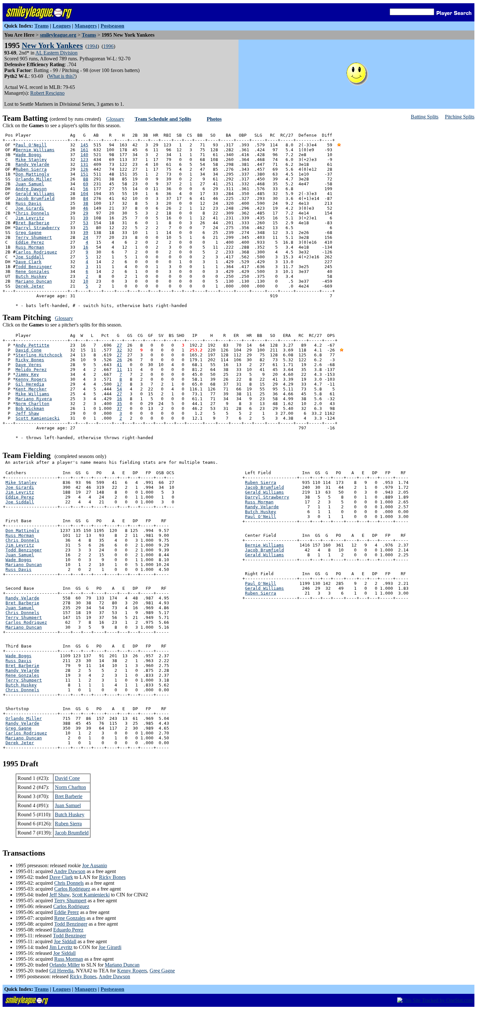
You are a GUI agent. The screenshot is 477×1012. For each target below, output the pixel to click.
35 (119, 403)
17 (119, 384)
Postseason (112, 26)
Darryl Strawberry (38, 227)
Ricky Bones (30, 359)
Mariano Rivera (34, 398)
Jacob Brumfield (35, 198)
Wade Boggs (29, 154)
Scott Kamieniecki (38, 418)
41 (119, 364)
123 (84, 159)
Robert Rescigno (47, 93)
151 (84, 174)
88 (85, 179)
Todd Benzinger (34, 266)
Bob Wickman (30, 408)
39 (85, 218)
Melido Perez (31, 369)
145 (84, 144)
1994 (92, 46)
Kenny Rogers (31, 379)
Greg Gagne (29, 232)
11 (119, 369)
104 (84, 193)
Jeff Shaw (27, 413)
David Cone (29, 350)
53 (85, 222)
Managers (86, 26)
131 (84, 164)
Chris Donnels (32, 213)
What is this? (62, 76)
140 (84, 154)
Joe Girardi (30, 208)
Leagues (62, 26)
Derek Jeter (30, 286)
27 (119, 345)
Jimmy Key (27, 374)
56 (85, 188)
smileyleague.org (58, 35)
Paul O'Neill (31, 144)
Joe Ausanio (94, 865)
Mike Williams (32, 393)
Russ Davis (29, 203)
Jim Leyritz (30, 218)
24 (85, 237)
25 (85, 227)
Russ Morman (30, 247)
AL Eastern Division (56, 53)
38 (85, 203)
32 (119, 350)
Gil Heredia (30, 384)
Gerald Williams (35, 193)
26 (119, 359)
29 (85, 213)
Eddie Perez (30, 242)
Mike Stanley (31, 159)
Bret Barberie (32, 222)
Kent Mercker (31, 389)
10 (85, 281)
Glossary (115, 119)
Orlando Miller (34, 179)
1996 (108, 46)
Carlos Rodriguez (36, 252)
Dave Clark (29, 261)
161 (84, 149)
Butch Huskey (31, 276)
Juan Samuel (30, 183)
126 (84, 169)
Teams (41, 26)
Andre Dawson (31, 188)
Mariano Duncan (34, 281)
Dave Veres (29, 364)
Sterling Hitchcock (39, 354)
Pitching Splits (459, 116)
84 (85, 198)
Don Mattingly (32, 174)
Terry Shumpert (34, 237)
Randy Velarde (32, 164)
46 (85, 208)
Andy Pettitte (32, 345)
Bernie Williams (35, 149)
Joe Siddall (30, 256)
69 (85, 183)
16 (85, 247)
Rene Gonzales (32, 271)
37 (119, 408)
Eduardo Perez (68, 929)
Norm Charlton (32, 403)
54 (119, 389)
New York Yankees (52, 45)
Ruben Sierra (31, 169)
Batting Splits (424, 116)
